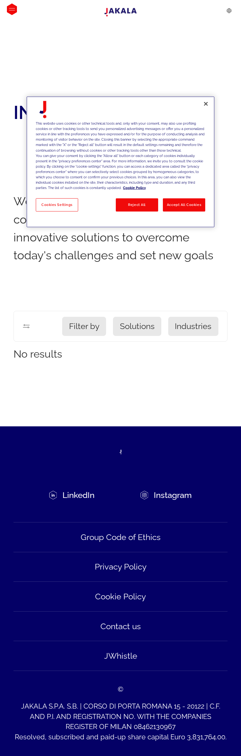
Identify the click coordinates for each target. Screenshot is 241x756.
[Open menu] (12, 9)
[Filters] (26, 326)
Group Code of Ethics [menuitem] (121, 537)
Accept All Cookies (184, 204)
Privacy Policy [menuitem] (121, 566)
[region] (120, 162)
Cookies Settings (56, 204)
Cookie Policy (134, 188)
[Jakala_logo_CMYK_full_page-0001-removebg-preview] (120, 12)
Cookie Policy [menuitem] (120, 596)
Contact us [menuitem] (120, 626)
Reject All (137, 204)
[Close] (206, 104)
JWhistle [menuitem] (120, 656)
